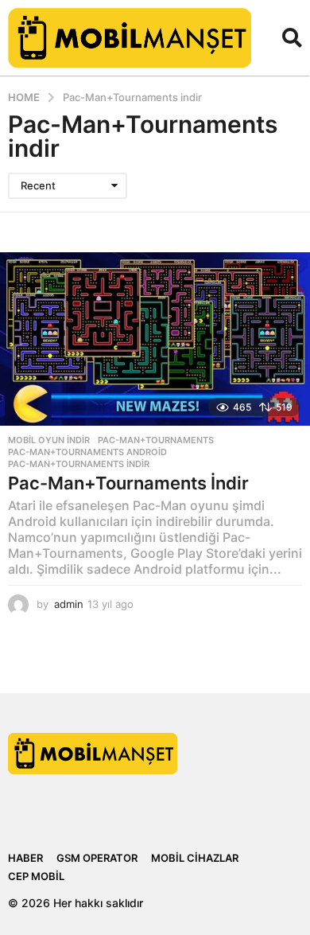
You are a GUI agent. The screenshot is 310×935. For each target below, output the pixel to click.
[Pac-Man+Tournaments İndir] (155, 339)
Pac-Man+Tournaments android (87, 452)
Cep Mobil (36, 876)
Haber (25, 857)
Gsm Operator (97, 857)
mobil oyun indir (49, 440)
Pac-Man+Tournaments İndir (128, 483)
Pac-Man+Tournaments (156, 440)
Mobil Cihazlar (194, 857)
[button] (292, 37)
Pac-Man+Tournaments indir (78, 464)
